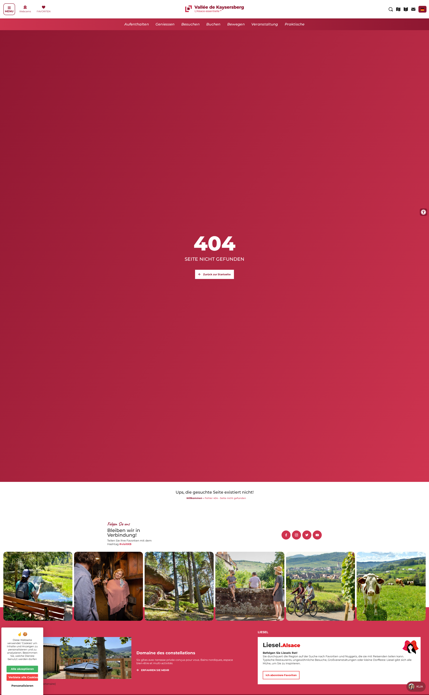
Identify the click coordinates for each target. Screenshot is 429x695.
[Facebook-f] (286, 535)
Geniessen (165, 24)
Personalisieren (22, 685)
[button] (152, 670)
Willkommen (194, 498)
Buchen (213, 24)
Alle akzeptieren (22, 669)
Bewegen (236, 24)
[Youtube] (317, 535)
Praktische (295, 24)
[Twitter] (306, 535)
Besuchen (190, 24)
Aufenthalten (136, 24)
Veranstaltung (264, 24)
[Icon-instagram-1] (296, 535)
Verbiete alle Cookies (23, 677)
